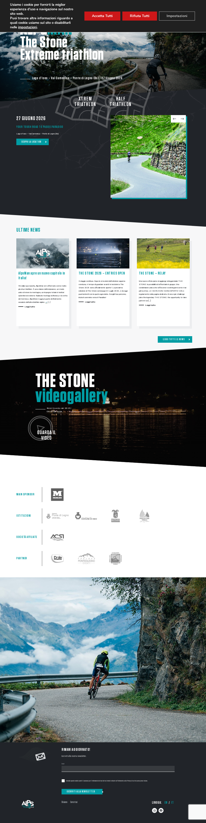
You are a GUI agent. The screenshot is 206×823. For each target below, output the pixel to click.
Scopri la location (31, 142)
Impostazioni (177, 16)
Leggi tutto (30, 307)
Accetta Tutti (102, 16)
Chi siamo (64, 802)
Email (63, 764)
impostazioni (27, 27)
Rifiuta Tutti (139, 16)
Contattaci (73, 802)
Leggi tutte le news (174, 339)
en (166, 802)
